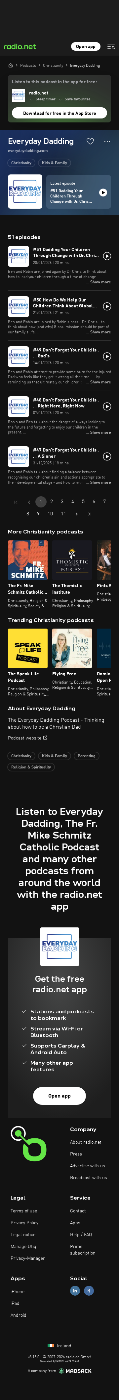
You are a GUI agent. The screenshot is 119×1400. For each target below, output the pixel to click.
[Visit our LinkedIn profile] (75, 1290)
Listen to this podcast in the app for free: (54, 82)
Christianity (21, 163)
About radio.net (85, 1142)
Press (76, 1154)
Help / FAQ (81, 1234)
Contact (78, 1211)
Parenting (87, 756)
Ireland (63, 1346)
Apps (75, 1223)
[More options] (107, 141)
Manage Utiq (23, 1246)
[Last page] (90, 514)
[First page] (16, 502)
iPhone (17, 1291)
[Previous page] (29, 502)
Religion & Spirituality (31, 767)
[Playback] (103, 192)
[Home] (10, 65)
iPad (15, 1303)
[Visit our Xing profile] (89, 1290)
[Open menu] (111, 46)
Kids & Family (54, 163)
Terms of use (24, 1211)
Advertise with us (87, 1166)
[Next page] (76, 514)
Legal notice (23, 1234)
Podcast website (24, 738)
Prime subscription (83, 1250)
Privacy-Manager (28, 1258)
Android (18, 1315)
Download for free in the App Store (59, 113)
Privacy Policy (24, 1223)
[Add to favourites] (90, 141)
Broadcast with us (88, 1178)
